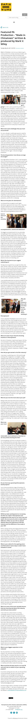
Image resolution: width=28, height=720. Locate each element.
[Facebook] (11, 713)
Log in (24, 14)
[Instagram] (17, 713)
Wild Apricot (15, 718)
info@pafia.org (18, 709)
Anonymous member (20, 48)
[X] (14, 713)
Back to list (5, 27)
